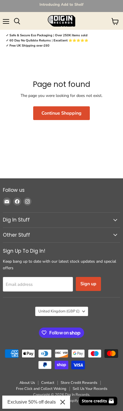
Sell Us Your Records (90, 388)
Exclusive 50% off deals (31, 402)
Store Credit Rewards (79, 382)
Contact (47, 382)
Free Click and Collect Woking (41, 388)
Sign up (88, 284)
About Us (27, 382)
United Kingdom (59, 311)
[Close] (62, 402)
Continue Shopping (61, 113)
